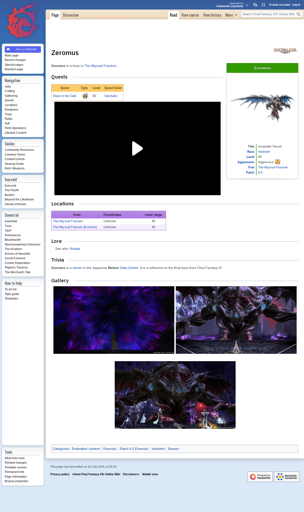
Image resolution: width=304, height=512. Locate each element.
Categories (61, 449)
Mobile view (150, 474)
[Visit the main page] (23, 21)
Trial (251, 167)
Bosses (173, 449)
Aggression (246, 162)
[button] (231, 14)
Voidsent (264, 151)
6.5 (260, 172)
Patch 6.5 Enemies (134, 449)
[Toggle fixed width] (263, 4)
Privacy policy (60, 474)
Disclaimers (131, 474)
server (77, 268)
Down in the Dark (64, 96)
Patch (250, 172)
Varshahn (110, 96)
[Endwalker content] (285, 50)
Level (250, 157)
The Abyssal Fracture (273, 167)
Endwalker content (86, 449)
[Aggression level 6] (278, 161)
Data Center (129, 268)
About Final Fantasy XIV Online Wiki (96, 474)
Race (250, 151)
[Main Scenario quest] (85, 95)
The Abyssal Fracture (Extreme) (75, 227)
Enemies (109, 449)
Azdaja (75, 248)
